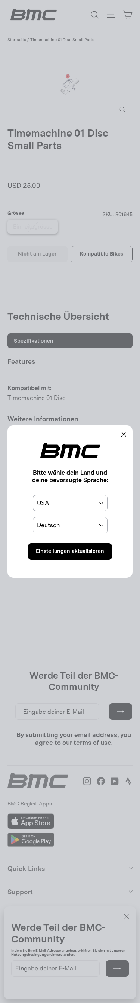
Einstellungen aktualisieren (70, 551)
